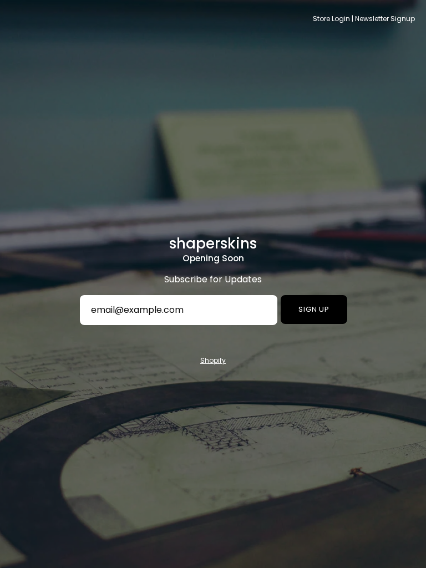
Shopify (213, 360)
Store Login (331, 18)
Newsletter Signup (385, 18)
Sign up (314, 309)
